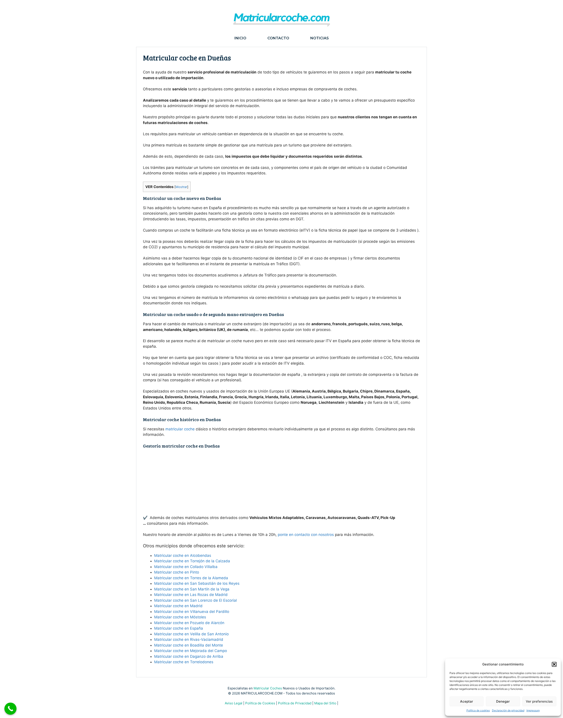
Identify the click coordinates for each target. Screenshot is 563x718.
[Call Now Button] (10, 709)
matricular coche (180, 429)
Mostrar (181, 187)
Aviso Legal (233, 703)
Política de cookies (478, 710)
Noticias (319, 38)
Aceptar (466, 701)
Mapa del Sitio (325, 703)
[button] (554, 664)
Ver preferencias (539, 701)
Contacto (278, 38)
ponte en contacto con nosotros (306, 534)
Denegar (503, 701)
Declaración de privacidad (508, 710)
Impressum (533, 710)
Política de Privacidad (294, 703)
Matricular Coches (268, 688)
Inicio (240, 38)
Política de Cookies (260, 703)
